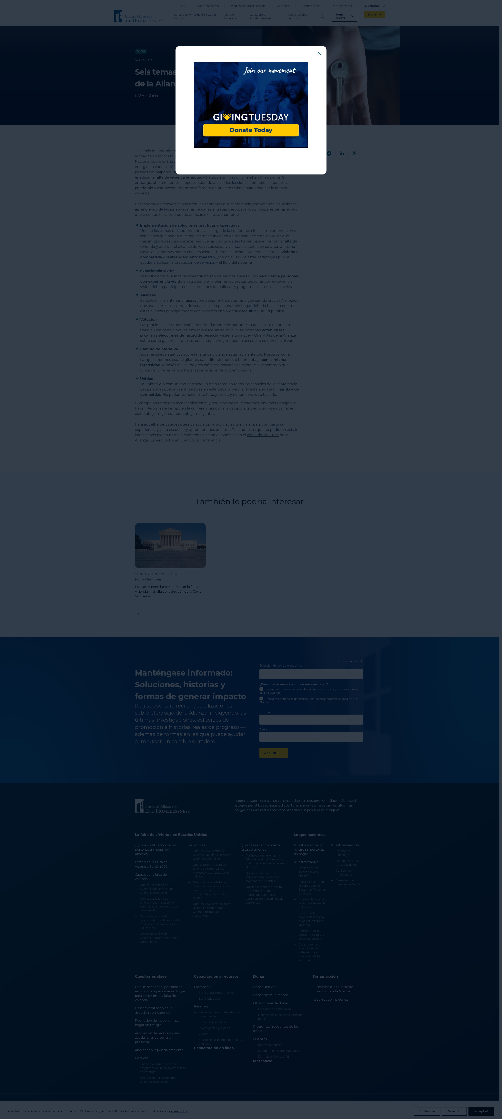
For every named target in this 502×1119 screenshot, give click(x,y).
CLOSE (319, 53)
